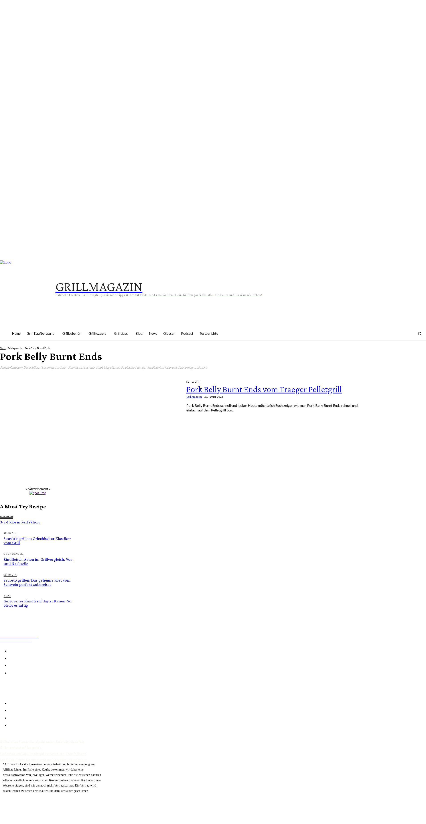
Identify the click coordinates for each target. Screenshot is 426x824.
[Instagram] (365, 336)
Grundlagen (14, 554)
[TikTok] (393, 336)
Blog (7, 595)
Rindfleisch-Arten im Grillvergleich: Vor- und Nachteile (38, 561)
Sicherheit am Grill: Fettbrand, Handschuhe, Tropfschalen (43, 754)
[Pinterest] (379, 336)
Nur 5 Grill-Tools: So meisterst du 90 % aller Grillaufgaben (43, 760)
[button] (420, 333)
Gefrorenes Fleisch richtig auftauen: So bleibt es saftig (37, 603)
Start (3, 348)
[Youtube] (407, 336)
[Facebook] (351, 336)
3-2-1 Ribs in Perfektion (20, 522)
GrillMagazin (194, 396)
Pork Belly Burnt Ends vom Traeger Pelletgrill (264, 389)
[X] (14, 685)
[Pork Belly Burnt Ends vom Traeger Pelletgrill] (90, 432)
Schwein (193, 381)
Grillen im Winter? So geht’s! (21, 747)
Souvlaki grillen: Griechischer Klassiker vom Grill (37, 540)
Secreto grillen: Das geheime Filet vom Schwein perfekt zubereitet (37, 582)
